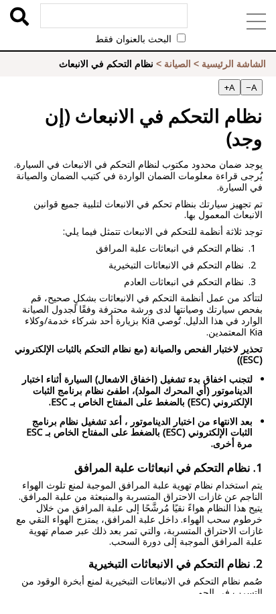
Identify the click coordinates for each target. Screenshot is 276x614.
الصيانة (177, 63)
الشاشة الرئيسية (234, 63)
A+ (229, 87)
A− (251, 87)
